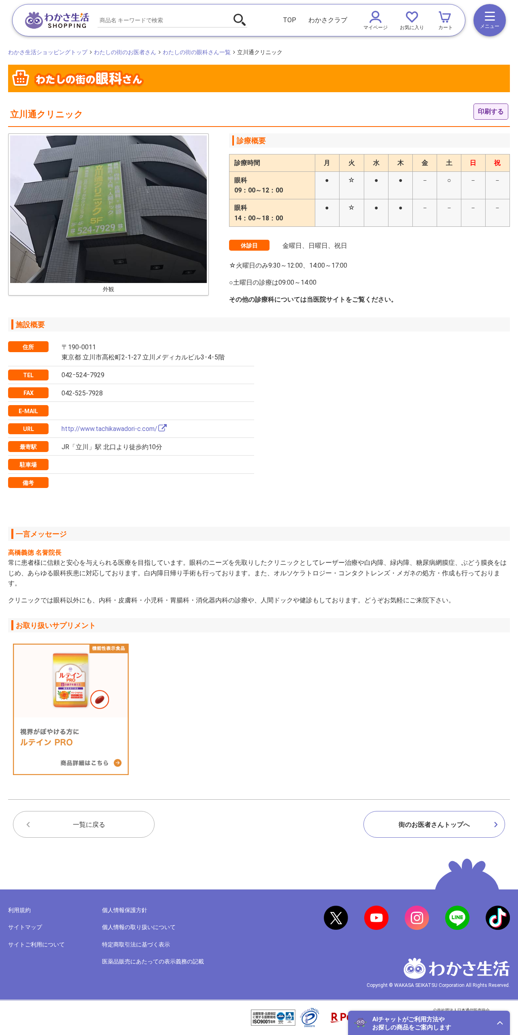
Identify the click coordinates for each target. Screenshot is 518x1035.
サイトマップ (25, 927)
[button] (429, 1023)
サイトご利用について (36, 944)
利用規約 (19, 910)
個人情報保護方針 (124, 910)
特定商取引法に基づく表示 (136, 944)
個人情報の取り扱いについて (139, 927)
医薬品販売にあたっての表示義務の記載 (153, 961)
